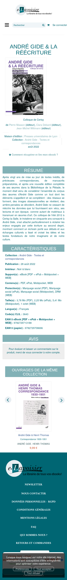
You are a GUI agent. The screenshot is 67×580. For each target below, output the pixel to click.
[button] (25, 86)
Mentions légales (33, 518)
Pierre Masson (17, 124)
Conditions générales (33, 510)
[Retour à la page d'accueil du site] (33, 10)
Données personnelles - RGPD (33, 501)
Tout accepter (43, 569)
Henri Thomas (41, 443)
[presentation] (8, 400)
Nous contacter (33, 493)
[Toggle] (7, 24)
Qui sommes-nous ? (33, 535)
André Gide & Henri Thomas (33, 435)
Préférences (22, 569)
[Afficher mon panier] (48, 25)
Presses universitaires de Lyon (40, 136)
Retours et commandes (33, 543)
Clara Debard (43, 124)
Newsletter (33, 484)
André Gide (24, 443)
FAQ (33, 527)
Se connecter (60, 25)
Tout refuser (33, 573)
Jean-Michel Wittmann (28, 128)
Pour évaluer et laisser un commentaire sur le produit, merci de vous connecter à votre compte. (33, 350)
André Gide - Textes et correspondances (35, 141)
